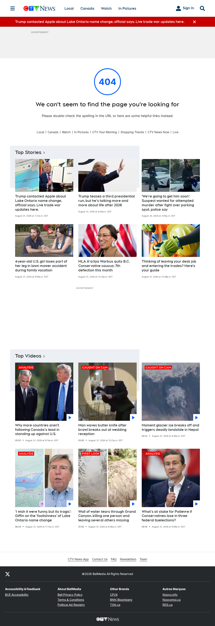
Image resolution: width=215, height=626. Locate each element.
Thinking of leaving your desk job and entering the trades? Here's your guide (169, 265)
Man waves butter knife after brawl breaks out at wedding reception (102, 429)
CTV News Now (158, 132)
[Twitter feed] (7, 573)
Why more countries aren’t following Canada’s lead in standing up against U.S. (37, 429)
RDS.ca (168, 604)
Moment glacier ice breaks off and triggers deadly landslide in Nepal (170, 427)
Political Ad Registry (71, 604)
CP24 (114, 594)
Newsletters (128, 559)
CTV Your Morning (104, 132)
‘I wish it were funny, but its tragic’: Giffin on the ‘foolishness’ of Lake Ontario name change (43, 516)
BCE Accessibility (17, 594)
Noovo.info (170, 594)
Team (143, 559)
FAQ (114, 559)
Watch (106, 9)
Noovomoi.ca (172, 599)
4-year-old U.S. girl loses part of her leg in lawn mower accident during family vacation (41, 265)
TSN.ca (115, 604)
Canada (87, 9)
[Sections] (12, 8)
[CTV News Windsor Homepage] (39, 8)
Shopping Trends (132, 132)
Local (69, 9)
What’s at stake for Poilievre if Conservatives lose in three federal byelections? (167, 516)
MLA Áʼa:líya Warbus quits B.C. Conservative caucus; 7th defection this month (104, 265)
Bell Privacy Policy (70, 594)
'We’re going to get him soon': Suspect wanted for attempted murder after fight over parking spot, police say (168, 202)
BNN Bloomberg (121, 599)
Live (175, 132)
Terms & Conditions (71, 599)
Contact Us (100, 559)
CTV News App (78, 559)
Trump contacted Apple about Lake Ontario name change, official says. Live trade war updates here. (40, 202)
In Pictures (127, 9)
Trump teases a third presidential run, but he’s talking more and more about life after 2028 (106, 200)
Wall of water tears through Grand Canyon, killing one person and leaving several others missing (107, 516)
